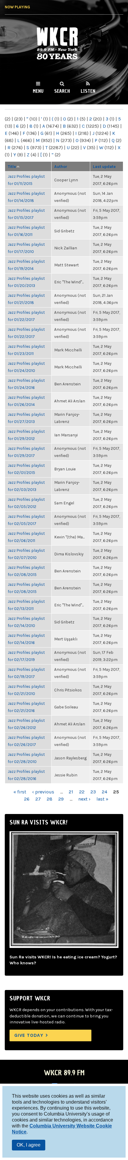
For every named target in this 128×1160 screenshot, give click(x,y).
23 (93, 792)
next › (84, 799)
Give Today (28, 1035)
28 (49, 799)
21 (71, 792)
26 (26, 799)
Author (60, 166)
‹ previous (43, 792)
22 (82, 792)
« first (19, 792)
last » (102, 799)
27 (38, 799)
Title (12, 166)
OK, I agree (28, 1144)
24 (104, 792)
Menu (38, 91)
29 (61, 799)
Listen (88, 91)
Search (62, 91)
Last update (104, 166)
